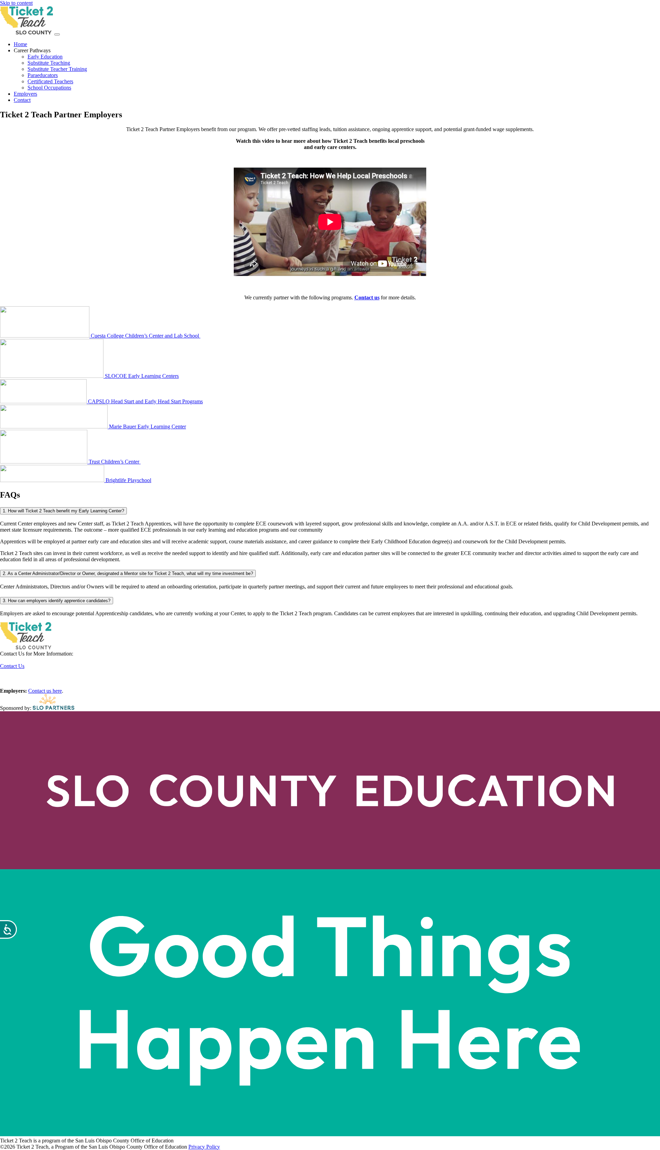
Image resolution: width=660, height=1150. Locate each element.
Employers (25, 94)
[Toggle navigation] (57, 34)
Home (20, 44)
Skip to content (16, 3)
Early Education (45, 57)
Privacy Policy (204, 1147)
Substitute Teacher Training (57, 69)
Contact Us (12, 666)
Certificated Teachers (50, 81)
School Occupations (49, 87)
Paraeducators (43, 75)
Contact (22, 100)
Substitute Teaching (49, 63)
